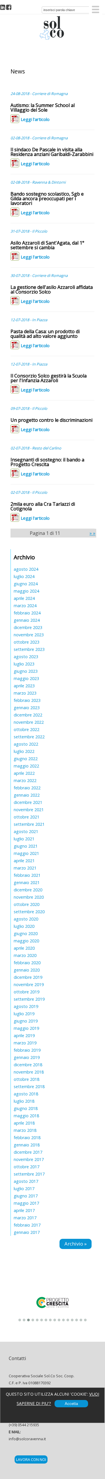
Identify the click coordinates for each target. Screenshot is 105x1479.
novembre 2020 (29, 897)
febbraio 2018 (27, 1137)
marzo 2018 (25, 1130)
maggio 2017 (26, 1203)
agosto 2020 (26, 919)
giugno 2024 (26, 583)
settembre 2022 (29, 737)
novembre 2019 (29, 984)
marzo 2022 (25, 780)
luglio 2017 (24, 1188)
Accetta (71, 1403)
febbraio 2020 (27, 962)
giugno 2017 (26, 1196)
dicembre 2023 (28, 627)
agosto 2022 (26, 744)
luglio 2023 (24, 664)
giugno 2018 (26, 1108)
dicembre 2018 (28, 1064)
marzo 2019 (25, 1043)
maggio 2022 (26, 766)
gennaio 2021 (27, 882)
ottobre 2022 (26, 729)
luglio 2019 (24, 1013)
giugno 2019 (26, 1021)
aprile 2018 (24, 1123)
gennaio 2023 (27, 707)
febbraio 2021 (27, 875)
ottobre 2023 (26, 642)
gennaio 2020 (27, 970)
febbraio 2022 (27, 788)
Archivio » (75, 1243)
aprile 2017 (24, 1210)
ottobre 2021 (26, 817)
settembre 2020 (29, 911)
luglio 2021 (24, 839)
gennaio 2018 (27, 1145)
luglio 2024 (24, 576)
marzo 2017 (25, 1217)
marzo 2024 (25, 605)
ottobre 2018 (26, 1079)
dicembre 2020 (28, 890)
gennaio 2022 (27, 795)
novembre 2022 (29, 722)
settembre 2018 (29, 1086)
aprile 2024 (24, 598)
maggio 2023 (26, 678)
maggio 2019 (26, 1028)
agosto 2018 (26, 1094)
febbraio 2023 (27, 700)
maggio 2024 (26, 591)
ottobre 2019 (26, 992)
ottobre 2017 (26, 1166)
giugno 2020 (26, 933)
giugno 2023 (26, 671)
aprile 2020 (24, 948)
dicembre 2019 (28, 977)
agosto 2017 (26, 1181)
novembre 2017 (29, 1159)
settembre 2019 (29, 999)
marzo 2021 (25, 868)
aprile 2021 (24, 860)
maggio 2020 (26, 941)
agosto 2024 (26, 569)
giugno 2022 (26, 758)
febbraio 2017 (27, 1225)
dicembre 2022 (28, 715)
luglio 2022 (24, 751)
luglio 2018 (24, 1101)
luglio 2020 (24, 926)
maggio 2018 (26, 1115)
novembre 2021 (29, 809)
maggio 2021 (26, 853)
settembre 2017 (29, 1174)
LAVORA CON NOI (31, 1459)
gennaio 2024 (27, 620)
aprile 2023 (24, 685)
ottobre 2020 (26, 904)
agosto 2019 (26, 1006)
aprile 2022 (24, 773)
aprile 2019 (24, 1035)
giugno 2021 (26, 846)
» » (92, 533)
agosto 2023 (26, 656)
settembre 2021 (29, 824)
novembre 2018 (29, 1072)
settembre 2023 (29, 649)
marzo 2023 (25, 693)
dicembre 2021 (28, 802)
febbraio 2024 (27, 613)
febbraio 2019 (27, 1050)
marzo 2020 (25, 955)
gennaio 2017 (27, 1232)
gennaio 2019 (27, 1057)
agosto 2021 (26, 831)
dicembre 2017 (28, 1152)
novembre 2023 (29, 634)
